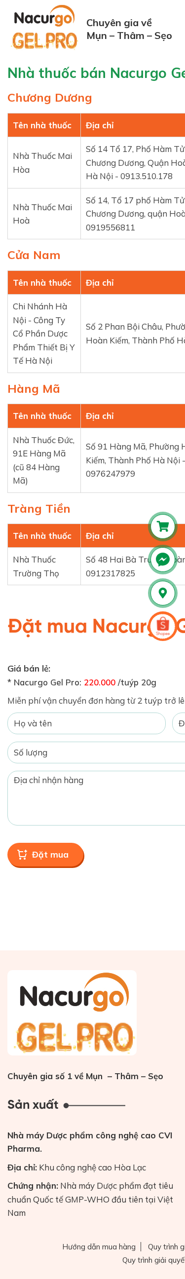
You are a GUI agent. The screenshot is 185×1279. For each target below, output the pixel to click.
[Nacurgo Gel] (45, 27)
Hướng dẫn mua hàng (99, 1246)
